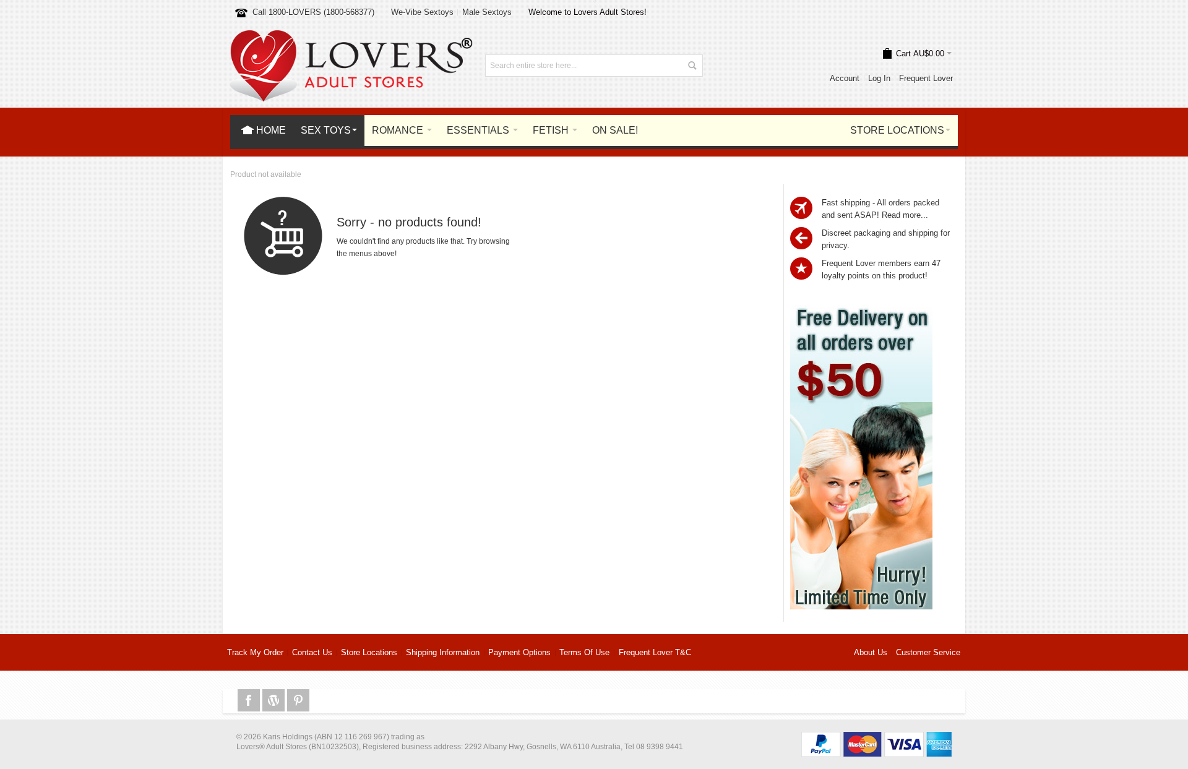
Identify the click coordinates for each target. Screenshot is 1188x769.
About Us (870, 652)
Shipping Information (443, 652)
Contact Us (312, 652)
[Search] (692, 65)
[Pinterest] (298, 700)
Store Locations (369, 652)
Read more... (905, 215)
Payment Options (519, 652)
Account (844, 78)
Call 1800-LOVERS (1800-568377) (313, 12)
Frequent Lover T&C (655, 652)
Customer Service (928, 652)
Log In (879, 78)
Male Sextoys (487, 12)
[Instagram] (274, 700)
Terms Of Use (584, 652)
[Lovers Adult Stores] (351, 36)
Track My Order (255, 652)
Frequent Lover (926, 78)
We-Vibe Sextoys (422, 12)
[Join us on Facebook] (250, 700)
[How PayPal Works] (876, 737)
